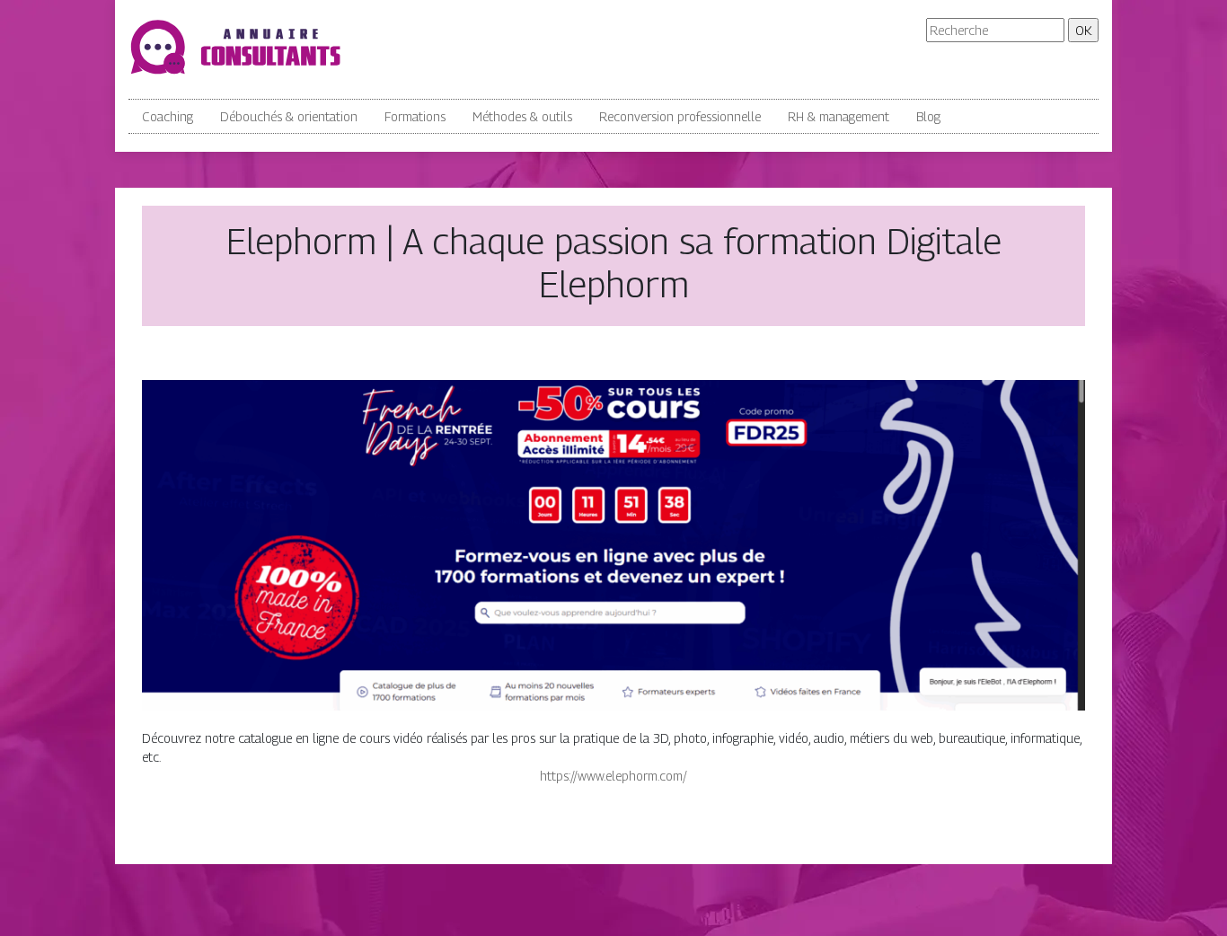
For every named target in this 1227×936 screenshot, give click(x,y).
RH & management (838, 116)
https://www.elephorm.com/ (613, 775)
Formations (415, 116)
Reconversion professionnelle (680, 116)
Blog (928, 116)
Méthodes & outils (522, 116)
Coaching (167, 116)
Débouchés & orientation (289, 116)
